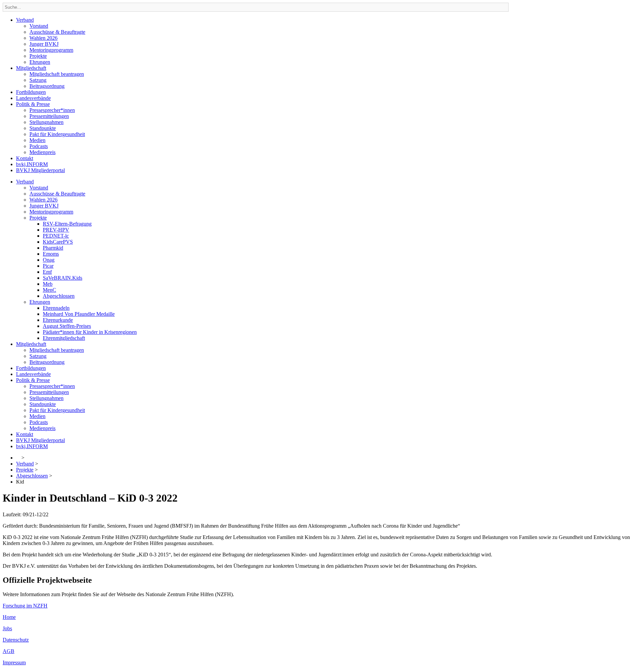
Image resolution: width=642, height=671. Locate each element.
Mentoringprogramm (51, 50)
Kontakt (24, 158)
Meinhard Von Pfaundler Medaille (79, 314)
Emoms (51, 254)
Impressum (14, 662)
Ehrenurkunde (58, 320)
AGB (8, 651)
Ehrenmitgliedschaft (64, 338)
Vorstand (38, 26)
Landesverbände (33, 98)
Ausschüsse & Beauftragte (57, 32)
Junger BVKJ (44, 44)
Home (9, 617)
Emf (47, 272)
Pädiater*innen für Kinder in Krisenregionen (90, 332)
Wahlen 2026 (43, 38)
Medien (37, 140)
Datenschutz (16, 640)
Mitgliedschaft (31, 68)
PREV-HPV (56, 230)
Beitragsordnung (47, 86)
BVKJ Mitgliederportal (40, 170)
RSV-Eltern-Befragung (67, 224)
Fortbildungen (31, 92)
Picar (48, 266)
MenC (49, 290)
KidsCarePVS (58, 242)
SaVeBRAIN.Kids (62, 278)
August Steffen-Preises (67, 326)
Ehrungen (39, 62)
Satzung (37, 80)
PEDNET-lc (56, 236)
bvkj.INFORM (32, 164)
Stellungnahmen (46, 122)
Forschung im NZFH (25, 606)
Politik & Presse (33, 104)
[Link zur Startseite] (18, 457)
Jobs (7, 628)
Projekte (38, 56)
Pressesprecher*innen (52, 110)
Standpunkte (42, 128)
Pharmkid (53, 248)
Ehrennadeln (56, 308)
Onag (49, 260)
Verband (25, 20)
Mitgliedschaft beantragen (56, 74)
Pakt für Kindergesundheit (57, 134)
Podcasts (38, 146)
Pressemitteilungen (49, 116)
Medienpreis (42, 152)
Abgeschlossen (59, 296)
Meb (47, 284)
